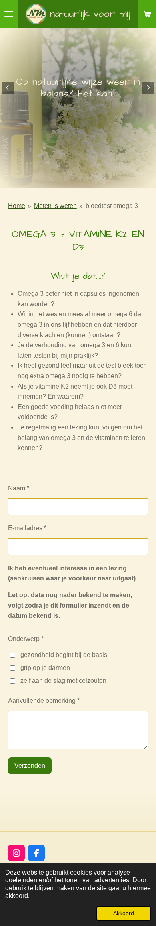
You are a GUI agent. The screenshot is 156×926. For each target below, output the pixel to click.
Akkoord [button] (123, 913)
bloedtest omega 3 (112, 205)
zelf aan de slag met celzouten (63, 680)
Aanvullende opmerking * (44, 700)
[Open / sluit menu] (9, 14)
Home (16, 205)
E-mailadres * (27, 528)
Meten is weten (55, 205)
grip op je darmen (45, 667)
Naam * (18, 488)
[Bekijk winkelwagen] (147, 14)
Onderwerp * (26, 638)
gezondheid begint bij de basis (63, 654)
